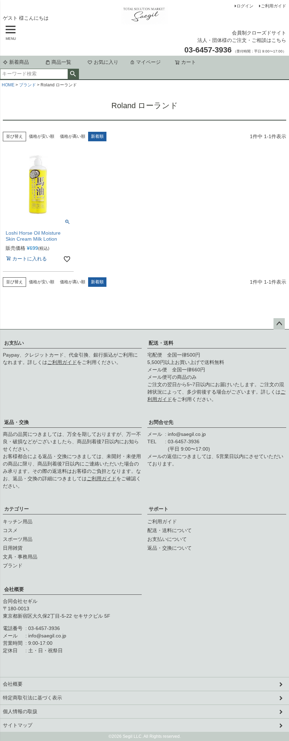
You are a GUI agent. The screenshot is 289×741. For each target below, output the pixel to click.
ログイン (244, 6)
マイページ (148, 62)
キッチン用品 (17, 521)
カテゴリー (16, 509)
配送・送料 (161, 343)
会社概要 (14, 589)
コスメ (10, 530)
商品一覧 (61, 62)
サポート (158, 509)
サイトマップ (17, 725)
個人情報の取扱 (20, 711)
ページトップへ (279, 323)
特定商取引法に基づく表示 (32, 697)
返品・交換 (16, 422)
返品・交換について (169, 548)
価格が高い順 (72, 136)
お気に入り (106, 62)
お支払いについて (167, 539)
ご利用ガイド (273, 6)
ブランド (27, 84)
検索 (73, 74)
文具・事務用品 (20, 557)
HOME (8, 84)
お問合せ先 (161, 422)
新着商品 (19, 62)
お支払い (14, 343)
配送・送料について (169, 530)
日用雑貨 (13, 548)
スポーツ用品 (17, 539)
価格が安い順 (41, 136)
